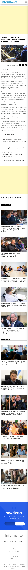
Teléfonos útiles (14, 559)
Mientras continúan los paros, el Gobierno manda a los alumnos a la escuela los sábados (13, 161)
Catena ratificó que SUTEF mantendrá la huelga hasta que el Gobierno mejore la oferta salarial (13, 147)
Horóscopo (14, 548)
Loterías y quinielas (14, 551)
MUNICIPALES (13, 541)
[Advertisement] (14, 20)
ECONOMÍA (14, 540)
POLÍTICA (21, 541)
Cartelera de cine (14, 556)
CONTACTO (17, 543)
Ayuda (14, 564)
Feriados (14, 554)
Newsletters (15, 566)
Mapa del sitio (6, 564)
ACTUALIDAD (6, 540)
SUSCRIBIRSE (20, 524)
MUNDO (10, 543)
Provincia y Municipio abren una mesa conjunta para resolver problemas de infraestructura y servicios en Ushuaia (13, 154)
